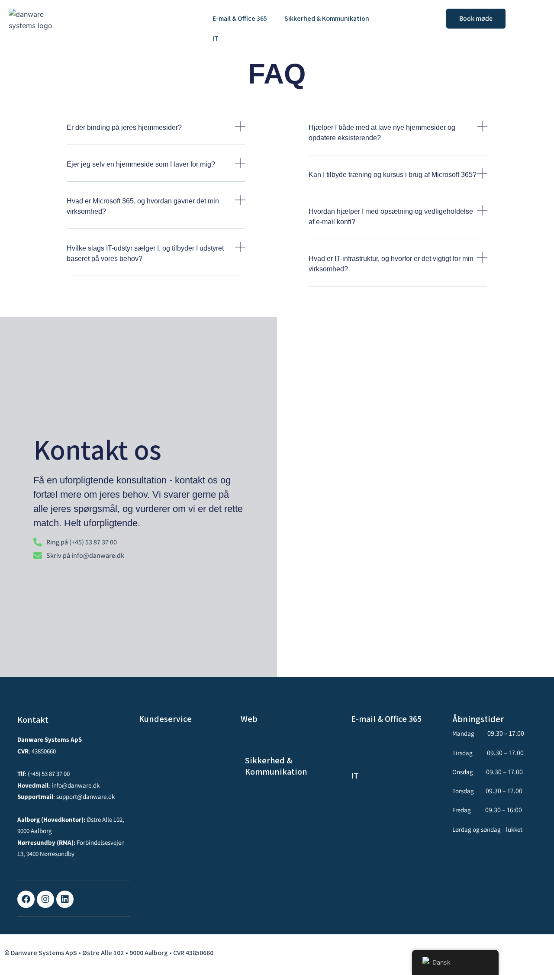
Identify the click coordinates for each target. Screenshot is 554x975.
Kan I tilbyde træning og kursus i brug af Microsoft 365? (393, 174)
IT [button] (216, 38)
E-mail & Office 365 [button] (240, 18)
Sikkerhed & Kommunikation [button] (326, 18)
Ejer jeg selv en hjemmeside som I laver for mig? (141, 164)
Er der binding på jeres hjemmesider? (124, 127)
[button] (242, 19)
